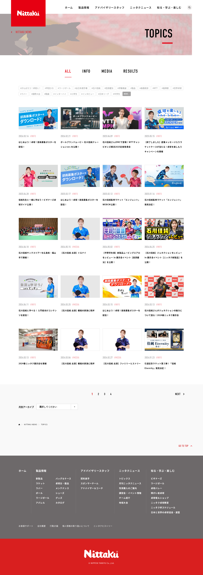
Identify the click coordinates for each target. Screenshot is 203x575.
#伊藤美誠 (122, 88)
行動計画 (54, 525)
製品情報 (83, 7)
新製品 (39, 478)
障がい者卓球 (157, 493)
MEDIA (107, 71)
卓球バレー (156, 488)
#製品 (132, 88)
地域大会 (123, 503)
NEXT (177, 394)
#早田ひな (49, 88)
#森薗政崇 (144, 88)
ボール (39, 493)
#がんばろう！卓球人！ (30, 88)
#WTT (155, 88)
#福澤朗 (165, 88)
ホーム (69, 7)
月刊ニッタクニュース (130, 483)
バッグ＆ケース (63, 478)
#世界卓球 (177, 88)
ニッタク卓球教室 (160, 503)
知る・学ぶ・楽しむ (169, 7)
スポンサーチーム (90, 483)
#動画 (46, 93)
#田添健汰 (109, 88)
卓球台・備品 (62, 483)
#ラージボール (64, 88)
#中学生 (116, 93)
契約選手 (85, 478)
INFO (86, 71)
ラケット (40, 483)
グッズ (59, 498)
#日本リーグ (103, 93)
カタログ (60, 503)
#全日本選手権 (81, 88)
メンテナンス (62, 488)
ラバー (39, 488)
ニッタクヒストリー (103, 525)
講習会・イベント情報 (130, 493)
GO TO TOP (183, 445)
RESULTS (130, 71)
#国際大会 (35, 93)
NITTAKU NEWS (24, 32)
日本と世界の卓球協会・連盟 (165, 512)
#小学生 (73, 93)
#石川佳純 (96, 88)
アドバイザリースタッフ (110, 7)
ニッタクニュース (140, 7)
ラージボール (42, 498)
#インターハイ (59, 93)
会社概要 (41, 525)
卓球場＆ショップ (160, 498)
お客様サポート (26, 525)
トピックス (124, 478)
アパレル (40, 503)
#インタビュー (87, 93)
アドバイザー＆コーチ (92, 488)
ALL (68, 71)
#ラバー (23, 93)
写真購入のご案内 (128, 488)
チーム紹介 (124, 498)
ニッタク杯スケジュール (163, 507)
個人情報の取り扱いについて (76, 525)
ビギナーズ (156, 478)
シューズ (60, 493)
